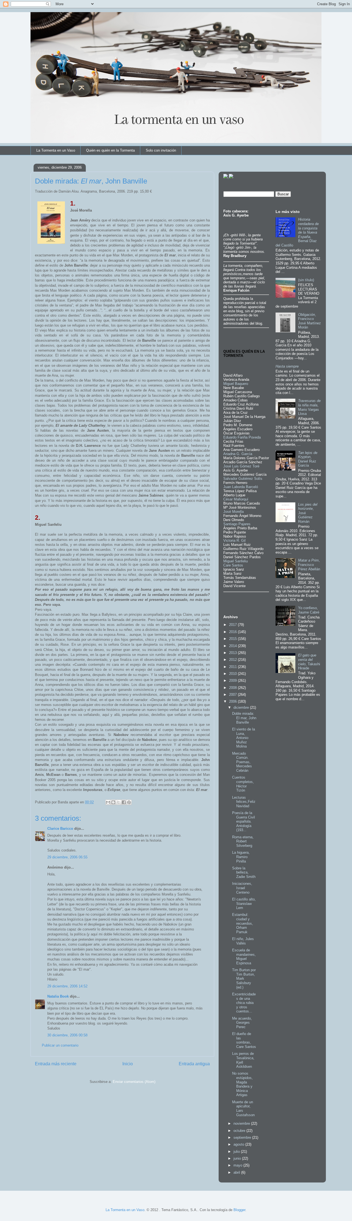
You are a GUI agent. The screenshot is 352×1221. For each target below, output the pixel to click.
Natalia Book (58, 996)
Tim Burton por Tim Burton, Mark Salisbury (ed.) (244, 978)
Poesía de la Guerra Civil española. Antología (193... (243, 821)
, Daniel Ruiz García (307, 459)
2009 (233, 680)
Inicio (127, 1063)
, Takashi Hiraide (309, 661)
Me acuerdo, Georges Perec (242, 1022)
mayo (238, 1165)
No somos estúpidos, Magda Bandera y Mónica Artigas (242, 1084)
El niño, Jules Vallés (243, 941)
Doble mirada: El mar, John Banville (244, 717)
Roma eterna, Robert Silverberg (243, 841)
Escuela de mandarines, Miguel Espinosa (244, 956)
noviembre (242, 1123)
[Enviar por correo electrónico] (108, 802)
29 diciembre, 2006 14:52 (67, 986)
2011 (233, 667)
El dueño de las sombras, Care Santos (244, 1040)
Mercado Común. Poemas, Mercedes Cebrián (242, 762)
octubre (239, 1131)
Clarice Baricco (60, 828)
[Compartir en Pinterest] (129, 802)
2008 (233, 688)
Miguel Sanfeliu (235, 561)
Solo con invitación (161, 150)
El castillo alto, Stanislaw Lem (244, 903)
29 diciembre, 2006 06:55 (67, 857)
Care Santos (233, 565)
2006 (233, 701)
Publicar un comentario (60, 1045)
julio (237, 1151)
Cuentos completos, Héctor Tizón (243, 783)
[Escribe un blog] (113, 802)
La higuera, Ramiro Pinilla (241, 856)
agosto (239, 1144)
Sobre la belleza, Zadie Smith (243, 872)
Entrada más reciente (55, 1063)
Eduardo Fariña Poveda (242, 437)
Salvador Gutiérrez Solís (242, 479)
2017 (233, 625)
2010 (233, 674)
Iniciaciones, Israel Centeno (242, 887)
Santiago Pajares (237, 524)
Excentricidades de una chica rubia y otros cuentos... (244, 1002)
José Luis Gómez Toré (241, 466)
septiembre (242, 1137)
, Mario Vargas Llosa (309, 407)
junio (237, 1158)
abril (237, 1172)
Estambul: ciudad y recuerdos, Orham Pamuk (242, 923)
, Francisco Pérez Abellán (309, 564)
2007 (233, 694)
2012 (233, 660)
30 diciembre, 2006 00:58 (67, 1035)
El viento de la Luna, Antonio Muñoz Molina (243, 737)
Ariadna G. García (237, 454)
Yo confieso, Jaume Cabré (308, 610)
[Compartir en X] (118, 802)
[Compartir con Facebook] (124, 802)
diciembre (241, 707)
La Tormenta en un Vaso (55, 150)
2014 (233, 646)
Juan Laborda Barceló (240, 487)
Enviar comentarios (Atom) (134, 1082)
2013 (233, 653)
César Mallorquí (235, 499)
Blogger (239, 1210)
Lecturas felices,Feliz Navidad (243, 801)
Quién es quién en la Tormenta (110, 150)
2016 (233, 632)
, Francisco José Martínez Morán (309, 321)
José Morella (233, 512)
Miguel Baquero (235, 384)
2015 (233, 639)
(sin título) (306, 280)
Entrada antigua (194, 1063)
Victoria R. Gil (234, 540)
